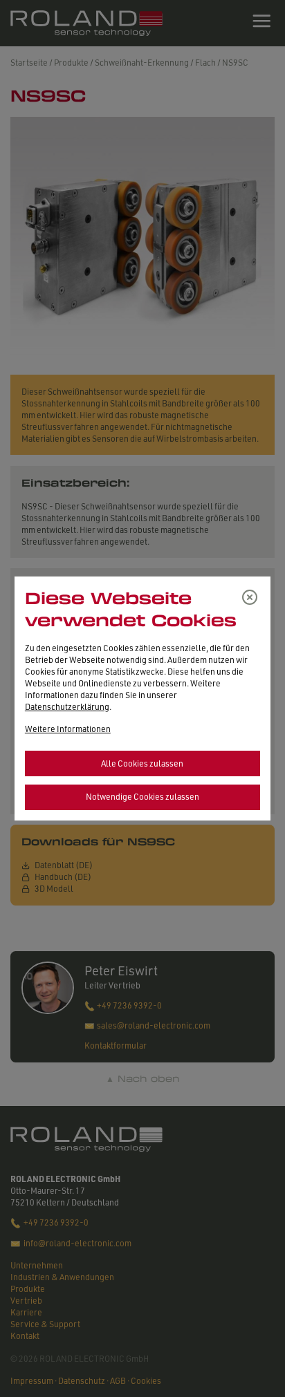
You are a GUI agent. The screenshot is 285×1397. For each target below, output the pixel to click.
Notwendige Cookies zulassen (142, 796)
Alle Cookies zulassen (142, 763)
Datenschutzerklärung (67, 707)
